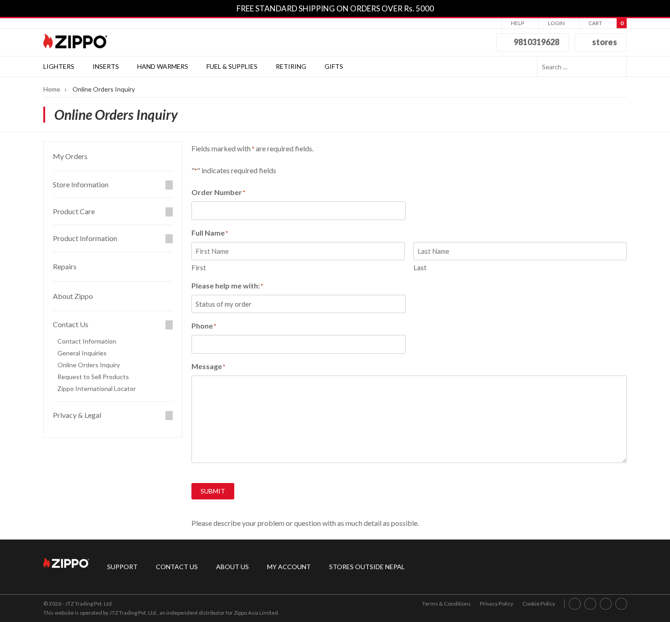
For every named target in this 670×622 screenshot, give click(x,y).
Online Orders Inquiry (88, 365)
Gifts (334, 66)
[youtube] (606, 603)
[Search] (617, 67)
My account (289, 567)
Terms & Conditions (446, 603)
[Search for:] (572, 67)
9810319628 (535, 42)
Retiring (291, 66)
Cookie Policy (538, 603)
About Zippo (73, 296)
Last (420, 267)
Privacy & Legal (77, 415)
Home (51, 89)
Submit (213, 491)
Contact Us (177, 567)
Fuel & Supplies (232, 66)
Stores (604, 42)
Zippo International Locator (96, 388)
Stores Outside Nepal (367, 567)
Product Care (74, 211)
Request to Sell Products (93, 376)
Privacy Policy (496, 603)
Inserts (106, 66)
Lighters (58, 66)
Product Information (85, 238)
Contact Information (86, 341)
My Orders (70, 156)
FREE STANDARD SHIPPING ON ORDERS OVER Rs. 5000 (335, 8)
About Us (232, 567)
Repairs (65, 266)
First (198, 267)
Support (122, 567)
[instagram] (590, 603)
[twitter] (621, 603)
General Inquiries (82, 353)
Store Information (80, 184)
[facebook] (575, 603)
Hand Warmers (162, 66)
